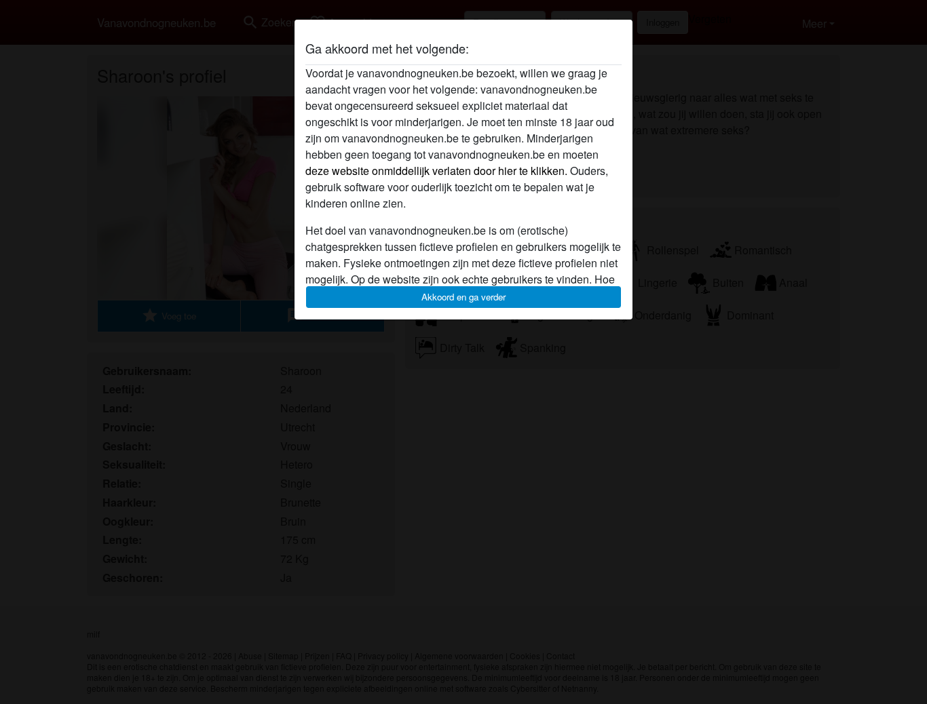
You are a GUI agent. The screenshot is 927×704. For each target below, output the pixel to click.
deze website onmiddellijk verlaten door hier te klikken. (436, 170)
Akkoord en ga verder (463, 296)
